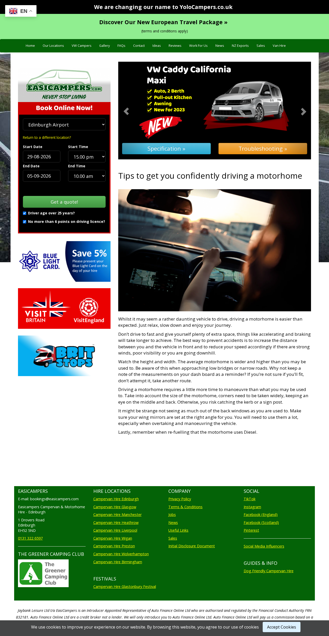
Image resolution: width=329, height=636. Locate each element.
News (219, 45)
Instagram (252, 506)
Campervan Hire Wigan (112, 538)
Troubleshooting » (263, 148)
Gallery (104, 45)
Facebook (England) (261, 514)
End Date (31, 165)
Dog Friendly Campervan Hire (269, 570)
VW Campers (82, 45)
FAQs (121, 45)
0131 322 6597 (30, 538)
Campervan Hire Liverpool (115, 530)
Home (30, 45)
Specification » (166, 148)
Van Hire (279, 45)
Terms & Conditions (185, 506)
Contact (139, 45)
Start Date (32, 146)
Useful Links (178, 530)
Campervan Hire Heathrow (116, 522)
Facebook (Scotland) (261, 522)
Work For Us (198, 45)
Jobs (172, 514)
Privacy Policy (179, 498)
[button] (132, 111)
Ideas (156, 45)
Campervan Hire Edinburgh (116, 498)
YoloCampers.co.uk (206, 7)
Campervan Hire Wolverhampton (121, 553)
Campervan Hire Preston (114, 545)
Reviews (175, 45)
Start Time (78, 146)
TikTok (249, 498)
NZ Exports (240, 45)
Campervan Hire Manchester (117, 514)
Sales (261, 45)
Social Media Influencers (264, 546)
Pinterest (251, 530)
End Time (76, 165)
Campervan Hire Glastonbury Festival (124, 586)
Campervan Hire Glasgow (114, 506)
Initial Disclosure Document (191, 545)
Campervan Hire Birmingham (117, 561)
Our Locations (53, 45)
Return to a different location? (47, 137)
